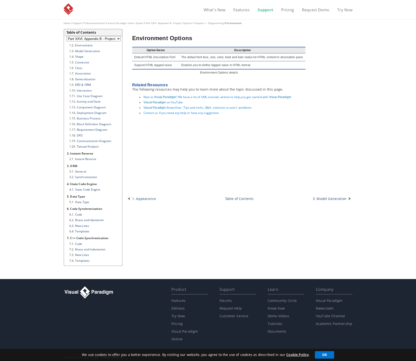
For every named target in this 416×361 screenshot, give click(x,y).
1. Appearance (144, 198)
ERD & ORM (83, 85)
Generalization (85, 79)
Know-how (276, 308)
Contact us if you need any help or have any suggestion (181, 113)
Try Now (344, 10)
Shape (79, 57)
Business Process (89, 118)
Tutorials (275, 323)
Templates (82, 231)
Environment (84, 45)
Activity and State (89, 102)
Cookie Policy (297, 354)
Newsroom (324, 308)
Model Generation (87, 51)
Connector (82, 62)
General (80, 171)
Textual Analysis (88, 146)
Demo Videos (278, 316)
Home (67, 23)
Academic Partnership (334, 323)
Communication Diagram (94, 141)
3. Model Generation (329, 198)
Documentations (95, 23)
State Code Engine (87, 189)
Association (83, 73)
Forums (226, 300)
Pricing (287, 10)
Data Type (82, 202)
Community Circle (282, 300)
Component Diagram (91, 107)
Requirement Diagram (92, 130)
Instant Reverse (85, 159)
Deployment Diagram (91, 113)
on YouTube (163, 102)
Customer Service (234, 316)
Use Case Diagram (90, 96)
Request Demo (315, 10)
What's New (215, 10)
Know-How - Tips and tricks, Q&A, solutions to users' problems (197, 108)
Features (241, 10)
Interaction (84, 90)
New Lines (82, 226)
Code (78, 214)
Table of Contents (239, 198)
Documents (277, 331)
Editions (178, 308)
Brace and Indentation (90, 249)
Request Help (231, 308)
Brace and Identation (89, 220)
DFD (80, 135)
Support (265, 10)
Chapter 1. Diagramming (209, 23)
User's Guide (125, 23)
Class (79, 68)
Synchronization (86, 177)
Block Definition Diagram (94, 124)
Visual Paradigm (68, 9)
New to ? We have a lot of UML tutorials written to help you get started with (217, 97)
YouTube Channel (330, 316)
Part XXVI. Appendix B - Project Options (169, 23)
